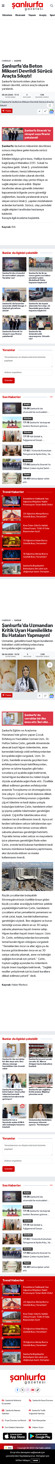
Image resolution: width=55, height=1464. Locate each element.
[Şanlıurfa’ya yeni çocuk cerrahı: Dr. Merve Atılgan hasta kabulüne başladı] (41, 1050)
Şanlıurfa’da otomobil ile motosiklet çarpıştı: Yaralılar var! (13, 275)
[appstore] (15, 1437)
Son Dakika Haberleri (14, 1427)
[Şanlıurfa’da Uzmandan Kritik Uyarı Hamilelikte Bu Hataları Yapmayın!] (27, 676)
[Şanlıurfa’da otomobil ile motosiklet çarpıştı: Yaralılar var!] (14, 264)
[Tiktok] (37, 1390)
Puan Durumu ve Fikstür (15, 1420)
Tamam (35, 1460)
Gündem (7, 15)
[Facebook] (17, 1390)
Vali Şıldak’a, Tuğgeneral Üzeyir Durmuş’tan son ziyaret (35, 438)
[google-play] (40, 1437)
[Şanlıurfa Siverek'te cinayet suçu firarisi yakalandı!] (14, 322)
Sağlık (17, 620)
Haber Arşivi (37, 1427)
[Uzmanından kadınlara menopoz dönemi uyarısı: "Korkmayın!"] (41, 1111)
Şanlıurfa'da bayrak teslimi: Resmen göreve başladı (36, 424)
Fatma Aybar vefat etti (36, 480)
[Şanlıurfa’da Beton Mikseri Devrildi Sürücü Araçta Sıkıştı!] (27, 103)
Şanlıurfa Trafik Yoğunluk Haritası (37, 1412)
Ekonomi (20, 15)
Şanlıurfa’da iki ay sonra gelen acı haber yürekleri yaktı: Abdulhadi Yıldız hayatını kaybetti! (39, 278)
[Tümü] (51, 397)
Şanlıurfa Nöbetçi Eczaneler (11, 1402)
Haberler (6, 61)
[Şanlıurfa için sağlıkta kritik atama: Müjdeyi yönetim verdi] (41, 1080)
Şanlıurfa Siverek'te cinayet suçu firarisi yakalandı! (12, 334)
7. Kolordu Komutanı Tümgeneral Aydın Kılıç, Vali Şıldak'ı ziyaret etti (37, 452)
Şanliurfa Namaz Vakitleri (11, 1412)
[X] (22, 1390)
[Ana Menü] (3, 6)
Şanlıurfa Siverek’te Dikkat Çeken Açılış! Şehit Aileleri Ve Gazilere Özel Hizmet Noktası (37, 466)
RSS (10, 1448)
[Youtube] (32, 1390)
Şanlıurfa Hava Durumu (43, 1400)
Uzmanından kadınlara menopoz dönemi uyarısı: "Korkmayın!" (40, 1122)
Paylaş (8, 111)
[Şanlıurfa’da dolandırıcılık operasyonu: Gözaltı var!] (41, 322)
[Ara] (51, 6)
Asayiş (42, 15)
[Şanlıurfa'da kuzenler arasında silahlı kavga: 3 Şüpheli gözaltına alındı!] (14, 294)
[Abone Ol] (51, 111)
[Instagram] (27, 1390)
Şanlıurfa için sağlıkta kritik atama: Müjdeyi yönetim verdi (39, 1092)
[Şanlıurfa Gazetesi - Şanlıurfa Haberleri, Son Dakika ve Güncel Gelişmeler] (27, 5)
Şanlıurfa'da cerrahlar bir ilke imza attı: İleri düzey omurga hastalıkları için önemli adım (13, 1064)
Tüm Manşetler (39, 1420)
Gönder (8, 380)
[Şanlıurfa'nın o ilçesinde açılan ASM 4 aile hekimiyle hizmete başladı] (14, 1111)
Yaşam (32, 15)
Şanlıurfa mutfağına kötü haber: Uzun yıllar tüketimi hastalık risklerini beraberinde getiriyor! (13, 1094)
